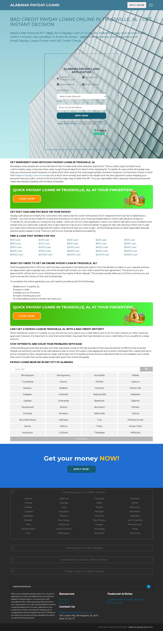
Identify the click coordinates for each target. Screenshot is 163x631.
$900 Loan (101, 243)
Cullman (63, 432)
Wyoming (135, 533)
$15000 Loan (16, 254)
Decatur (27, 388)
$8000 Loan (73, 251)
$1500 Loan (16, 247)
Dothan (99, 381)
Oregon (99, 524)
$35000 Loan (131, 254)
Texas (135, 529)
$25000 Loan (74, 254)
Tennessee (99, 529)
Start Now (27, 199)
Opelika (27, 401)
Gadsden (27, 394)
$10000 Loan (130, 251)
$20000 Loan (45, 254)
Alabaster (135, 394)
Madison (63, 388)
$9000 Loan (102, 251)
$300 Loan (72, 240)
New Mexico (99, 520)
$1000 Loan (130, 243)
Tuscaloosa (27, 381)
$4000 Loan (102, 247)
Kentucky (135, 507)
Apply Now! (82, 469)
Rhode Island (28, 529)
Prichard (27, 413)
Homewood (27, 407)
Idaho (99, 503)
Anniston (63, 413)
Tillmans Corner (135, 420)
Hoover (63, 381)
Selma (27, 426)
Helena (63, 426)
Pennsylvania (135, 524)
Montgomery (63, 375)
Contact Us (64, 599)
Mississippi (28, 516)
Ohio (28, 524)
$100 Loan (15, 240)
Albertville (99, 413)
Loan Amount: (63, 90)
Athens (63, 407)
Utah (28, 533)
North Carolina (134, 520)
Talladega (99, 432)
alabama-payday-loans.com (141, 627)
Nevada (28, 520)
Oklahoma (63, 524)
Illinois (135, 503)
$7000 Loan (45, 251)
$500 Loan (129, 240)
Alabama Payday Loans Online (30, 175)
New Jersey (64, 520)
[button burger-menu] (151, 5)
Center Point (135, 426)
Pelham (135, 407)
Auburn (135, 381)
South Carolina (63, 529)
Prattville (63, 394)
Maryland (64, 511)
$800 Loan (72, 243)
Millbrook (135, 432)
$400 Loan (101, 240)
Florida (28, 503)
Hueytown (27, 432)
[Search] (146, 369)
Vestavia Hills (99, 394)
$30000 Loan (102, 254)
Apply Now (81, 115)
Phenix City (135, 388)
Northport (99, 407)
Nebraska (135, 516)
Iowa (63, 507)
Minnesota (135, 511)
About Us (64, 602)
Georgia (64, 503)
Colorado (99, 498)
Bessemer (99, 401)
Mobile (135, 375)
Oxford (135, 413)
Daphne (135, 401)
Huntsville (99, 375)
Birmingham (27, 375)
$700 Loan (44, 243)
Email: (59, 101)
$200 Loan (44, 240)
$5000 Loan (130, 247)
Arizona (28, 498)
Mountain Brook (27, 420)
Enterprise (63, 401)
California (64, 498)
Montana (99, 516)
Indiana (28, 507)
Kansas (99, 507)
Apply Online (136, 5)
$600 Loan (15, 243)
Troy (99, 420)
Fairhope (63, 420)
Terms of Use (70, 124)
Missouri (64, 516)
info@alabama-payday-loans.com (76, 612)
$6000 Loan (16, 251)
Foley (99, 426)
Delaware (135, 498)
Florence (99, 388)
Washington (64, 533)
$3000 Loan (73, 247)
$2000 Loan (45, 247)
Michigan (99, 511)
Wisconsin (99, 533)
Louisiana (28, 511)
